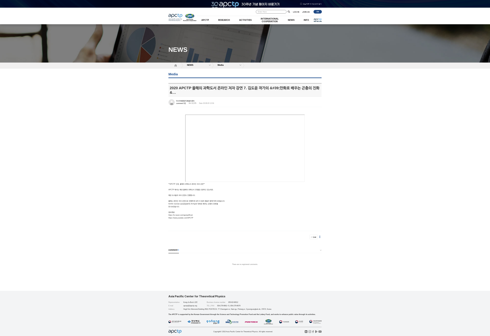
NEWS (291, 20)
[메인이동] (175, 18)
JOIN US (306, 12)
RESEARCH (224, 20)
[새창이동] (190, 18)
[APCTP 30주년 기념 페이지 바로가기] (245, 4)
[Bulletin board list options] (320, 237)
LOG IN (296, 12)
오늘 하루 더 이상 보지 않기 (312, 4)
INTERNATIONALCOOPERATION (270, 20)
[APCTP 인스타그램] (309, 331)
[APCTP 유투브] (320, 331)
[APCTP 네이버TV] (316, 331)
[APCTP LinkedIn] (306, 331)
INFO (306, 20)
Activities (245, 20)
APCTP (205, 20)
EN (318, 12)
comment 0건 (181, 103)
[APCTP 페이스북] (313, 331)
